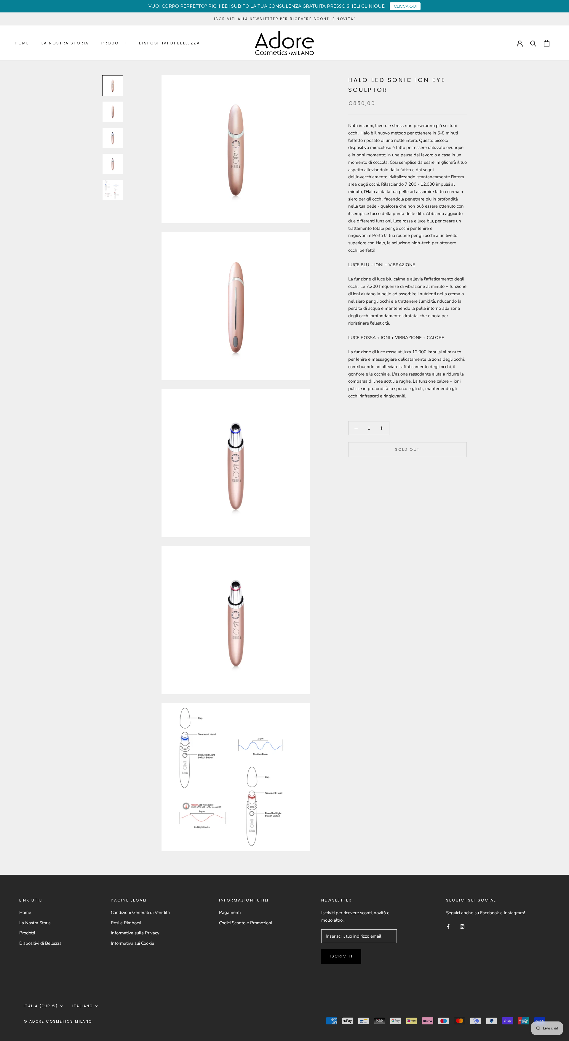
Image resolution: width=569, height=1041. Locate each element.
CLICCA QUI (405, 6)
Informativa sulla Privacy (135, 933)
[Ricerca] (533, 43)
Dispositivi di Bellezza (169, 43)
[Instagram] (462, 926)
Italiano (82, 1005)
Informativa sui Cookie (132, 943)
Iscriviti (341, 956)
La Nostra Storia (65, 43)
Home (22, 43)
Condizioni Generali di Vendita (140, 912)
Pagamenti (230, 912)
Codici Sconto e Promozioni (245, 923)
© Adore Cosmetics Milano (58, 1021)
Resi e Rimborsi (126, 923)
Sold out (407, 449)
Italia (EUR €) (41, 1005)
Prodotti (114, 43)
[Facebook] (448, 926)
